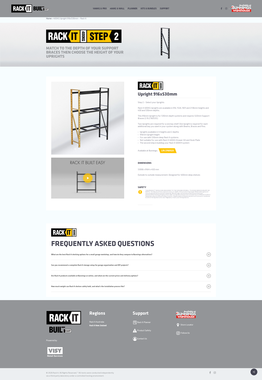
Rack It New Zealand (98, 325)
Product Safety (144, 330)
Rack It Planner (144, 322)
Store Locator (186, 324)
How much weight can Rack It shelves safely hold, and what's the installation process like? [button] (88, 286)
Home (49, 18)
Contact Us (142, 338)
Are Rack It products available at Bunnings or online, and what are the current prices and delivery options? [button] (94, 276)
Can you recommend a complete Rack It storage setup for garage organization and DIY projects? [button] (90, 265)
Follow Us (185, 333)
